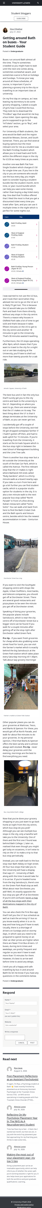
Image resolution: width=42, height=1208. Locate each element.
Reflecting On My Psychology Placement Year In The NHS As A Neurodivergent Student (22, 1119)
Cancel (21, 1043)
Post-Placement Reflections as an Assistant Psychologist (22, 1077)
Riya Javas (18, 1068)
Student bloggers (21, 13)
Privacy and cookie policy (24, 1205)
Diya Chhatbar (16, 29)
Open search (38, 3)
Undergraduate (17, 51)
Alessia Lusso (20, 1106)
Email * (7, 1010)
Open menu (4, 3)
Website (8, 1022)
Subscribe (21, 18)
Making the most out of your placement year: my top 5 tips (21, 1158)
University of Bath (21, 3)
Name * (8, 1000)
